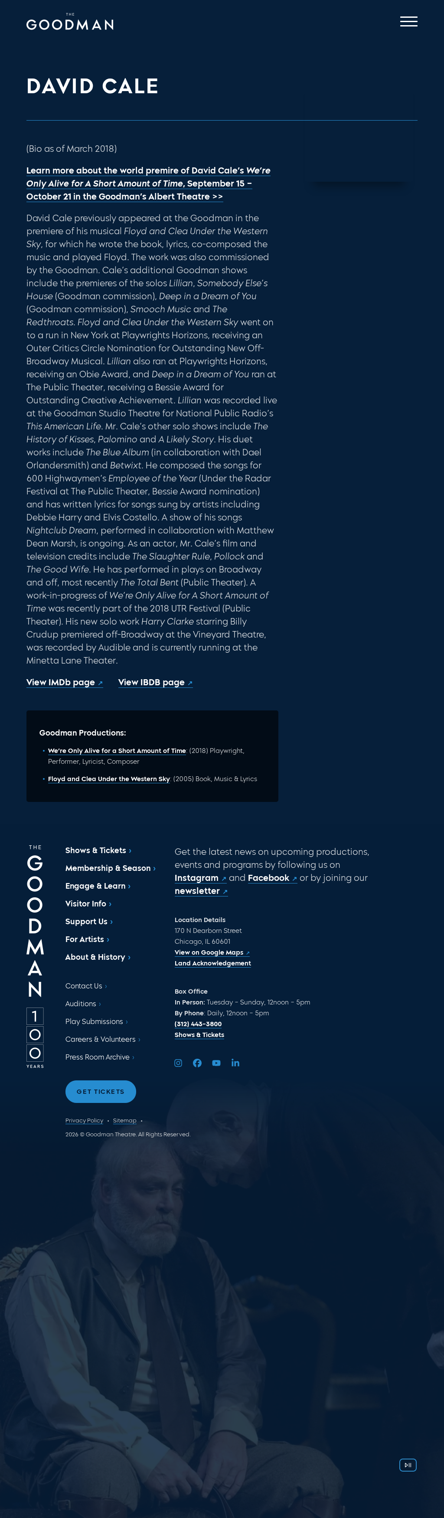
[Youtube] (216, 1063)
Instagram (197, 878)
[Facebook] (197, 1063)
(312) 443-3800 (198, 1024)
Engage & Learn (95, 886)
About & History (95, 957)
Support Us (86, 921)
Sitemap (125, 1120)
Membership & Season (107, 868)
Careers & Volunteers (100, 1039)
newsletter (197, 891)
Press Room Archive (97, 1057)
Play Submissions (94, 1021)
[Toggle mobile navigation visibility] (409, 21)
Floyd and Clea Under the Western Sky (109, 779)
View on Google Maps (209, 952)
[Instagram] (178, 1063)
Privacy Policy (84, 1120)
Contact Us (83, 986)
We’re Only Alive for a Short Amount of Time (117, 751)
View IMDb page (60, 682)
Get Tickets (101, 1092)
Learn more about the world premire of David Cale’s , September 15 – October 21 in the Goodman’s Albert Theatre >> (148, 183)
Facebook (268, 878)
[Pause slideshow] (408, 1465)
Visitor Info (85, 904)
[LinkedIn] (235, 1063)
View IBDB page (151, 682)
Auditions (80, 1004)
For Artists (84, 939)
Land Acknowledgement (213, 963)
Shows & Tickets (95, 850)
